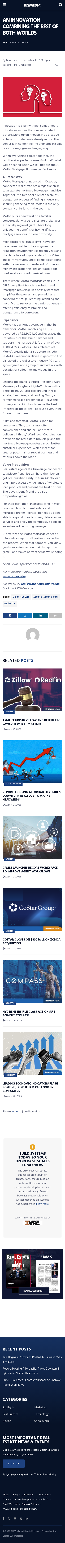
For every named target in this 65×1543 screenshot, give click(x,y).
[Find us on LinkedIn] (27, 1518)
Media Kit (43, 1500)
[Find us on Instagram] (15, 1518)
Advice (7, 1421)
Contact (7, 1500)
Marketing (40, 1407)
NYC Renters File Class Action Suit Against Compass (29, 1013)
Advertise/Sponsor (25, 1500)
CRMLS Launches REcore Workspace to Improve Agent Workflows (30, 869)
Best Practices (11, 1414)
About (6, 1495)
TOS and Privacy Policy (45, 1474)
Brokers (10, 1003)
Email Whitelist (10, 1504)
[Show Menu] (4, 5)
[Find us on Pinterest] (21, 1518)
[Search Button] (60, 5)
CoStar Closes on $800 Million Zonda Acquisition (31, 941)
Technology (41, 1414)
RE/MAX (10, 603)
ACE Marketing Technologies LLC (20, 1509)
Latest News (20, 42)
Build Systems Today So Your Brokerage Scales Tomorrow (33, 1159)
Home (6, 42)
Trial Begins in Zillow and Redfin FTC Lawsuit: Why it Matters (31, 722)
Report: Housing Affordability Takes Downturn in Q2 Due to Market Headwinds (31, 796)
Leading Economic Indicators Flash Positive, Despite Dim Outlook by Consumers (30, 1087)
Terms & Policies (30, 1504)
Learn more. (42, 1204)
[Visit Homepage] (32, 5)
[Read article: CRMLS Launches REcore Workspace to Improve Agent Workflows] (32, 837)
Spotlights (9, 1407)
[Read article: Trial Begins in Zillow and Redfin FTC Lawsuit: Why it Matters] (32, 689)
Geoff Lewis (20, 597)
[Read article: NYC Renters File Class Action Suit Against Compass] (32, 981)
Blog (15, 1495)
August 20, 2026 (13, 1021)
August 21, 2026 (13, 729)
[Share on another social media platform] (56, 615)
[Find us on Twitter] (9, 1518)
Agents (9, 711)
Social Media (42, 1421)
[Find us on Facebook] (3, 1518)
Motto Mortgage (45, 597)
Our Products (28, 1495)
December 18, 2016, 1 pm (36, 60)
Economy (10, 1075)
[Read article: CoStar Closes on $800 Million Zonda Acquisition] (32, 909)
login (14, 1111)
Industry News (13, 783)
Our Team (44, 1495)
